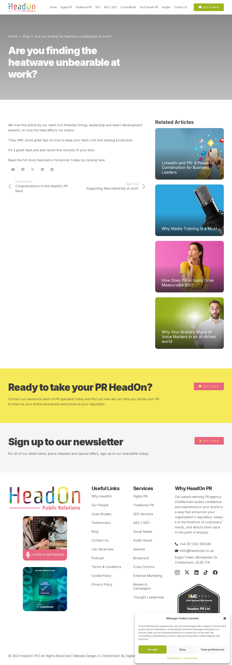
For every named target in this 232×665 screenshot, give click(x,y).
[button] (225, 618)
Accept (152, 649)
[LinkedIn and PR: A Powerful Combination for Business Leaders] (189, 154)
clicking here (95, 160)
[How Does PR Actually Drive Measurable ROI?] (189, 266)
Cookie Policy (174, 657)
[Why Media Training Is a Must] (189, 210)
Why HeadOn (102, 496)
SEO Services (143, 514)
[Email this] (13, 169)
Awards (139, 549)
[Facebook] (215, 572)
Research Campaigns (142, 586)
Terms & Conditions (106, 567)
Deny (182, 649)
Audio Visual (142, 540)
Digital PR (140, 496)
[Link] (22, 7)
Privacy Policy (190, 657)
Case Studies (101, 514)
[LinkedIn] (196, 572)
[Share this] (23, 169)
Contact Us (100, 540)
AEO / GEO (141, 523)
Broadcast (141, 558)
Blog (95, 531)
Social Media (142, 531)
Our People (100, 505)
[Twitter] (187, 572)
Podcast (98, 558)
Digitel (130, 656)
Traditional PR (143, 505)
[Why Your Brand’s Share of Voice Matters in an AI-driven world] (189, 323)
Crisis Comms (144, 567)
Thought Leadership (148, 597)
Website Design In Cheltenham (96, 656)
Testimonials (101, 523)
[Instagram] (177, 572)
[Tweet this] (33, 169)
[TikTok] (206, 572)
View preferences (212, 649)
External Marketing (147, 576)
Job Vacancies (102, 549)
